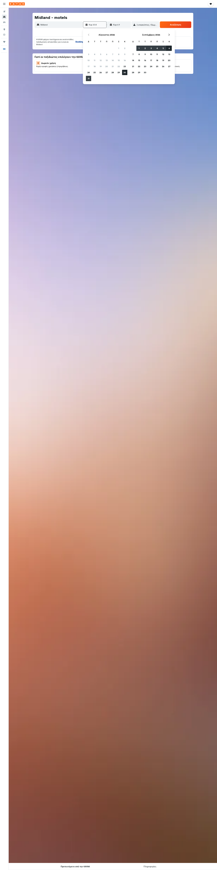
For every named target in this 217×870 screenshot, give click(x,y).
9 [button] (124, 54)
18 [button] (95, 66)
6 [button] (106, 54)
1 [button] (118, 48)
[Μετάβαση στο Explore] (4, 29)
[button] (4, 4)
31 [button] (89, 78)
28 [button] (113, 72)
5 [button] (100, 54)
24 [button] (88, 72)
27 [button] (107, 72)
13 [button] (107, 60)
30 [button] (124, 72)
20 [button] (106, 66)
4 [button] (94, 54)
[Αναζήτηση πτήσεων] (4, 11)
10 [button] (89, 60)
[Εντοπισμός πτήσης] (4, 34)
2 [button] (124, 48)
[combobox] (60, 24)
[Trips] (4, 41)
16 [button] (125, 60)
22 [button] (119, 66)
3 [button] (88, 54)
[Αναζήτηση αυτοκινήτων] (4, 22)
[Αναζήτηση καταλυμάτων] (4, 16)
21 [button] (113, 66)
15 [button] (119, 60)
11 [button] (94, 60)
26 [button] (100, 72)
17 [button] (88, 66)
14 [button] (113, 60)
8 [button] (118, 54)
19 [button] (101, 66)
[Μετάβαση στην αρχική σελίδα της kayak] (17, 3)
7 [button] (112, 54)
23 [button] (125, 66)
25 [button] (94, 72)
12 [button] (101, 60)
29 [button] (119, 72)
